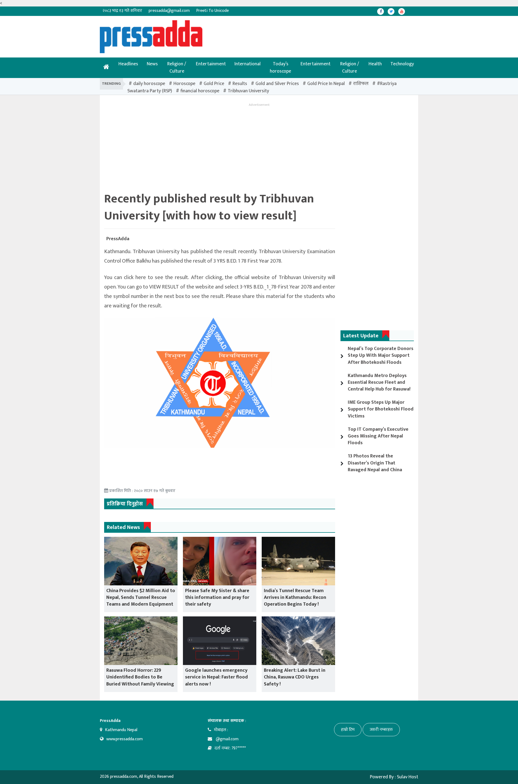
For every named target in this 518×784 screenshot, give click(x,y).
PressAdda (117, 239)
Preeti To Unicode (212, 10)
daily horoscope (149, 84)
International (247, 64)
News (152, 64)
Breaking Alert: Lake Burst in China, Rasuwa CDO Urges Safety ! (294, 677)
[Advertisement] (241, 32)
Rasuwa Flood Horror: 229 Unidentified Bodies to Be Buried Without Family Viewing (140, 677)
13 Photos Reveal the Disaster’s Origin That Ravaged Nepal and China (375, 463)
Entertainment (211, 64)
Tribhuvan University (248, 91)
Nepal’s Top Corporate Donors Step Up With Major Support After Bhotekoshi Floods (380, 355)
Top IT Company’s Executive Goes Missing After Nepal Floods (378, 436)
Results (240, 84)
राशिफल (361, 84)
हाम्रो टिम (348, 729)
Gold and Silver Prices (277, 84)
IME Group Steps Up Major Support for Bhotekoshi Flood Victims (381, 409)
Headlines (128, 64)
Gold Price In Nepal (326, 84)
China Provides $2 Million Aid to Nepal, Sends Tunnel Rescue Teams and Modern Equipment (140, 597)
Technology (402, 64)
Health (375, 64)
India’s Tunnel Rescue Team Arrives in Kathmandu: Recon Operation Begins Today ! (295, 597)
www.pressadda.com (124, 739)
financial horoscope (199, 91)
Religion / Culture (176, 67)
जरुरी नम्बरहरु (381, 729)
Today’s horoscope (280, 67)
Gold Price (214, 84)
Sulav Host (407, 777)
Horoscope (184, 84)
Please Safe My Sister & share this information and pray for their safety (217, 597)
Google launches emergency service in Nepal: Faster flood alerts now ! (216, 677)
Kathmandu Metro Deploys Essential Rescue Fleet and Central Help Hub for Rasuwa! (379, 382)
